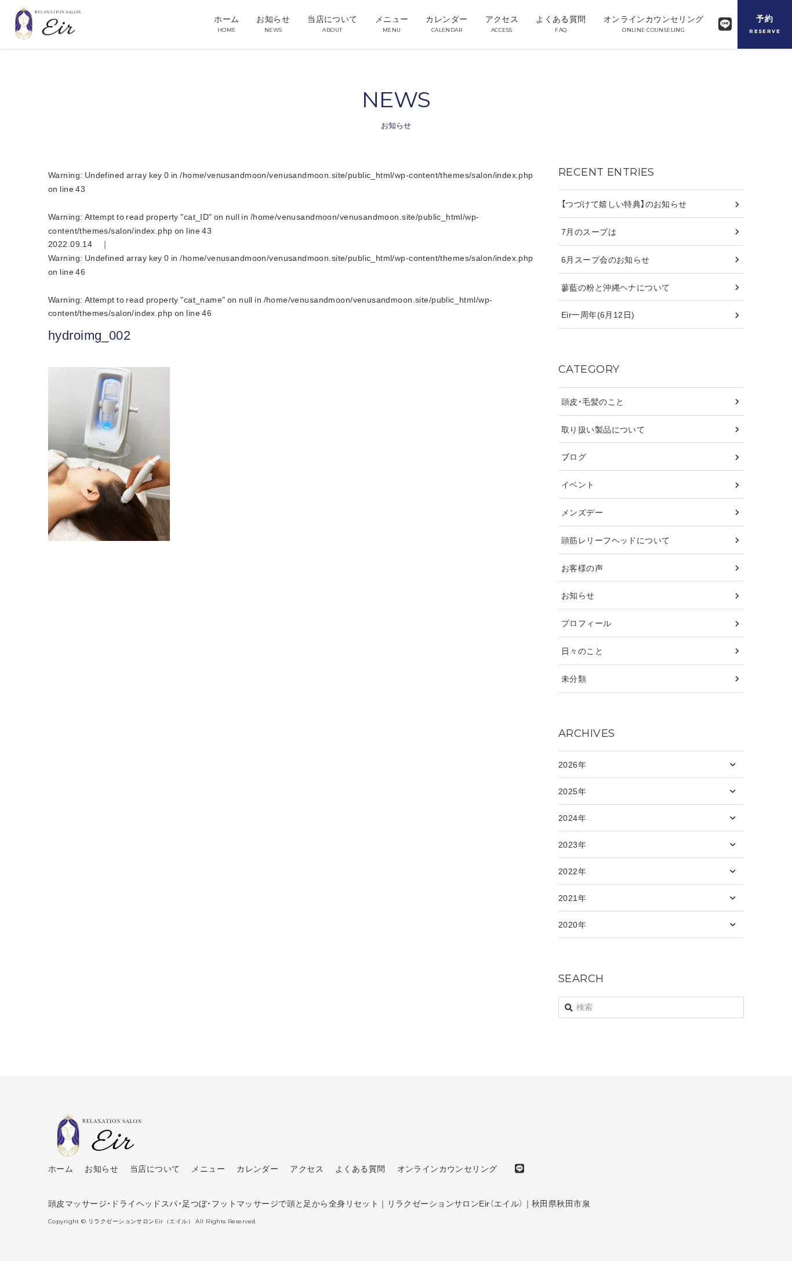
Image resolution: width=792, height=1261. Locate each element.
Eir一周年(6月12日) (597, 314)
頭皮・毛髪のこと (592, 401)
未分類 (573, 678)
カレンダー (446, 23)
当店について (332, 23)
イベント (578, 484)
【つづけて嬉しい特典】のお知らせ (624, 203)
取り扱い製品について (603, 429)
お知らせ (273, 23)
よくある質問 (561, 23)
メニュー (392, 23)
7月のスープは (588, 231)
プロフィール (586, 622)
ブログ (573, 456)
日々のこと (582, 650)
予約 (764, 23)
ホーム (226, 23)
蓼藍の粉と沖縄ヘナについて (615, 287)
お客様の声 (582, 567)
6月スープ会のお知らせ (605, 259)
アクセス (502, 23)
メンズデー (582, 512)
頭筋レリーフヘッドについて (615, 540)
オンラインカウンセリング (654, 23)
